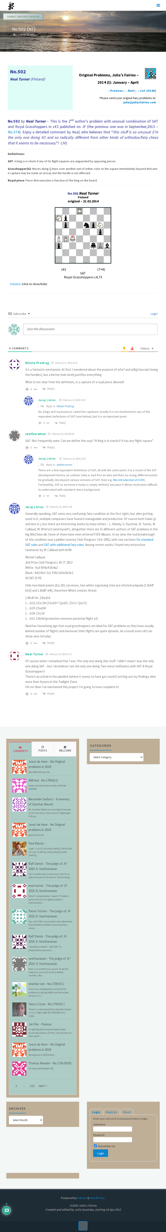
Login (154, 314)
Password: (99, 1135)
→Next (130, 91)
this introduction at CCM (128, 480)
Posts (42, 750)
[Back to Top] (83, 1225)
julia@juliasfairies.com (139, 102)
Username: (99, 1124)
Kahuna (82, 1198)
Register (111, 1112)
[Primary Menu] (158, 5)
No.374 (13, 131)
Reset (127, 1112)
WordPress (97, 1198)
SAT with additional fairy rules (64, 545)
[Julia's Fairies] (11, 5)
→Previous (115, 91)
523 (32, 1086)
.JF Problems (27, 34)
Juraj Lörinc (47, 400)
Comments (20, 751)
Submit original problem (23, 16)
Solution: (15, 284)
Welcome (65, 750)
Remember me (106, 1146)
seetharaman (64, 464)
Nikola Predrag (65, 406)
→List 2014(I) (146, 91)
